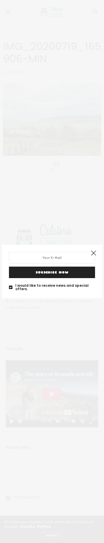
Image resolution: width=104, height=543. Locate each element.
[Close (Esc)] (93, 253)
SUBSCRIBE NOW (52, 272)
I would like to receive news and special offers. (52, 287)
